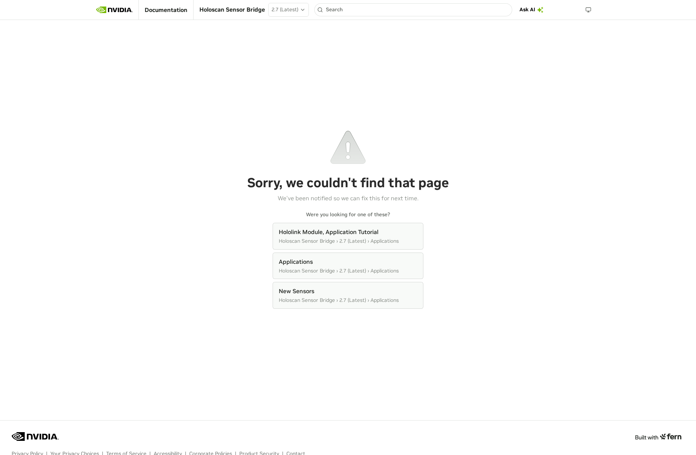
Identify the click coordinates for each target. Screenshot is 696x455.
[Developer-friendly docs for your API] (658, 436)
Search (334, 9)
